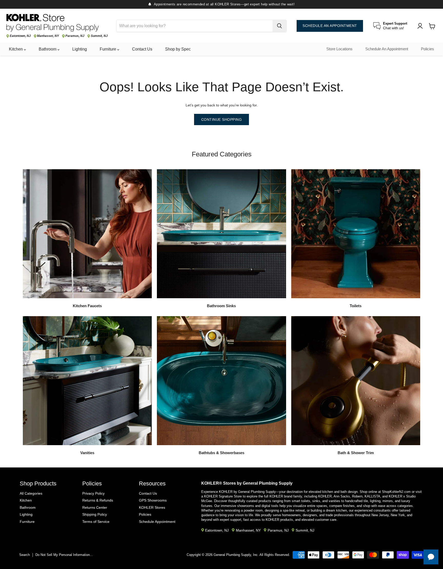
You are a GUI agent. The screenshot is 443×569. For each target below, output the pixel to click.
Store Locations (339, 49)
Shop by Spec (178, 49)
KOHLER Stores (152, 507)
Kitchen (16, 49)
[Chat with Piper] (431, 557)
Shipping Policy (94, 514)
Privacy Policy (93, 493)
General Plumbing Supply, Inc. (236, 555)
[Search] (279, 26)
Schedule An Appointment (386, 49)
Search (24, 555)
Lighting (79, 49)
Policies (427, 49)
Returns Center (94, 507)
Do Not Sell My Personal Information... (64, 555)
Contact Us (142, 49)
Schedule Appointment (157, 522)
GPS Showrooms (153, 500)
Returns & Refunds (97, 500)
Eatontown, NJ (20, 36)
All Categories (31, 493)
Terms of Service (95, 522)
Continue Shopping (221, 119)
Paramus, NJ (74, 36)
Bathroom (48, 49)
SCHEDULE (330, 26)
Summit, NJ (99, 36)
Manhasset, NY (48, 36)
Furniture (108, 49)
